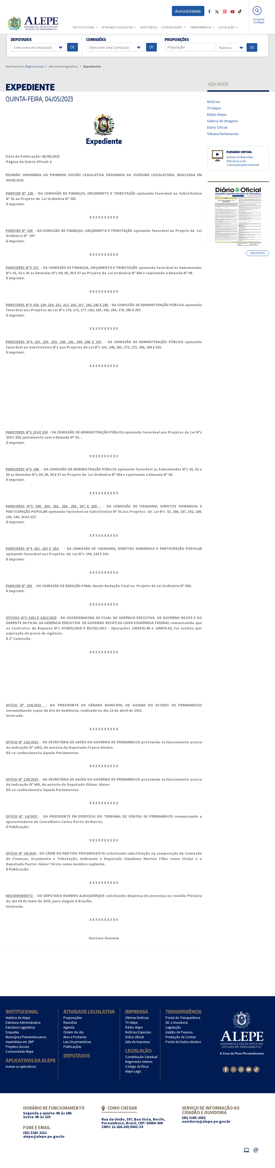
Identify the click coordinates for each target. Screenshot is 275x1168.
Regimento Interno (139, 1061)
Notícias (213, 101)
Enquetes (12, 1032)
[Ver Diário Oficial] (238, 214)
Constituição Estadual (141, 1057)
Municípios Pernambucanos (26, 1037)
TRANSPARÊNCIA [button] (201, 27)
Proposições (177, 40)
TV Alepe (214, 108)
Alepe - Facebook (209, 11)
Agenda (69, 1027)
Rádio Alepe (216, 114)
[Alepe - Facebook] (225, 1069)
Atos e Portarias (75, 1037)
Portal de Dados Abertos (183, 1042)
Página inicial (34, 66)
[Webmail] (256, 1149)
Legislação (138, 1051)
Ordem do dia (74, 1032)
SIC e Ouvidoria (177, 1022)
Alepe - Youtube (232, 11)
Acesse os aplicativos (21, 1066)
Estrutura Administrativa (23, 1022)
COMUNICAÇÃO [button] (172, 27)
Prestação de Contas (181, 1037)
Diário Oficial (217, 127)
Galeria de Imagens (222, 121)
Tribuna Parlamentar (223, 134)
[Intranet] (246, 1149)
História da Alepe (18, 1017)
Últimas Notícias (137, 1017)
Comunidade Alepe (19, 1051)
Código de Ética (137, 1066)
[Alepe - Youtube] (248, 1069)
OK (72, 47)
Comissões (96, 40)
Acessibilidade (188, 11)
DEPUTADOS (148, 27)
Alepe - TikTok (240, 11)
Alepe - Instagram (224, 11)
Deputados (21, 40)
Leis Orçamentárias (77, 1042)
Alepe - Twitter (217, 11)
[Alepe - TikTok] (256, 1069)
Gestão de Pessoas (179, 1032)
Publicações (72, 1046)
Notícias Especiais (138, 1032)
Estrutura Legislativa (20, 1027)
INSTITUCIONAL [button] (84, 27)
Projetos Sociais (17, 1046)
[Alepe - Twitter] (233, 1069)
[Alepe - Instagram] (241, 1069)
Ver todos (257, 253)
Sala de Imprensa (137, 1042)
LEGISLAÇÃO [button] (227, 27)
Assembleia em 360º (20, 1042)
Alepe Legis (133, 1071)
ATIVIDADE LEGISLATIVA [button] (117, 27)
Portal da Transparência (183, 1017)
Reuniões (70, 1022)
